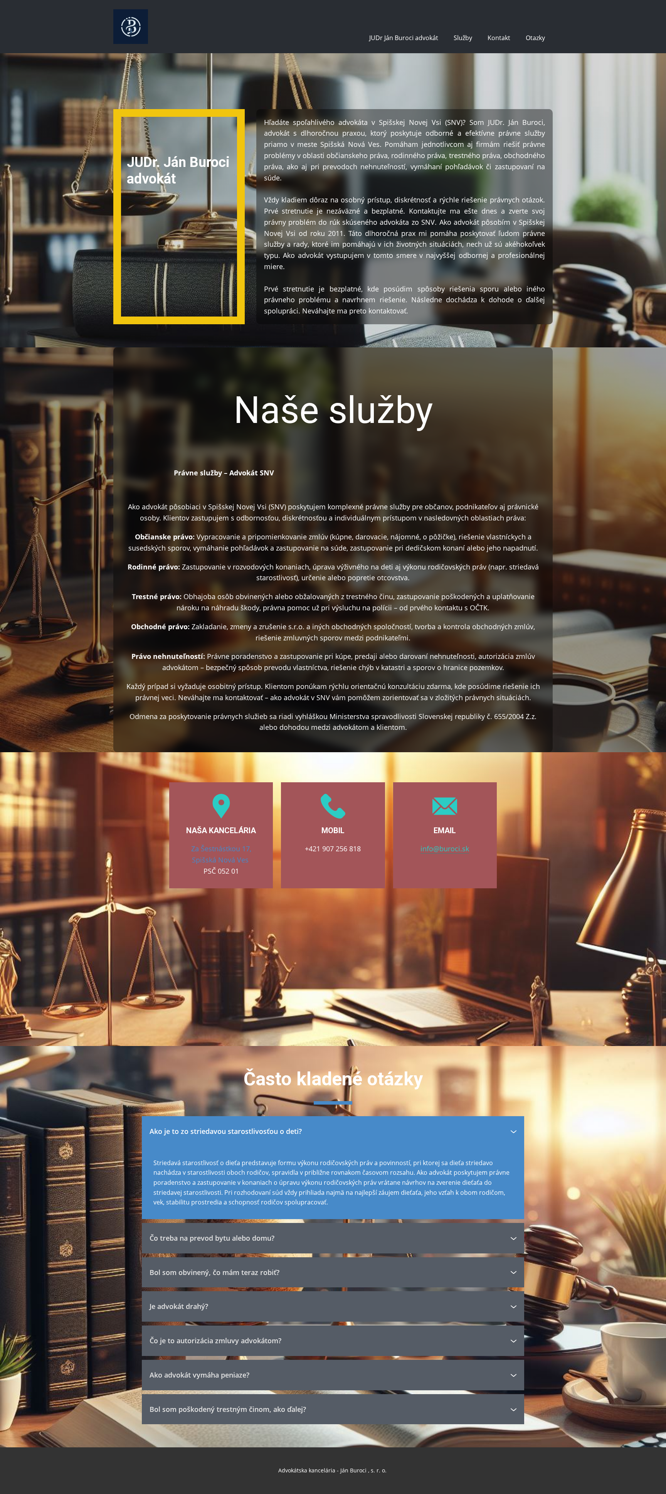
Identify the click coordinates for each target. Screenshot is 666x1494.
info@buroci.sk (444, 848)
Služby (463, 38)
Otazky (535, 38)
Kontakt (499, 38)
